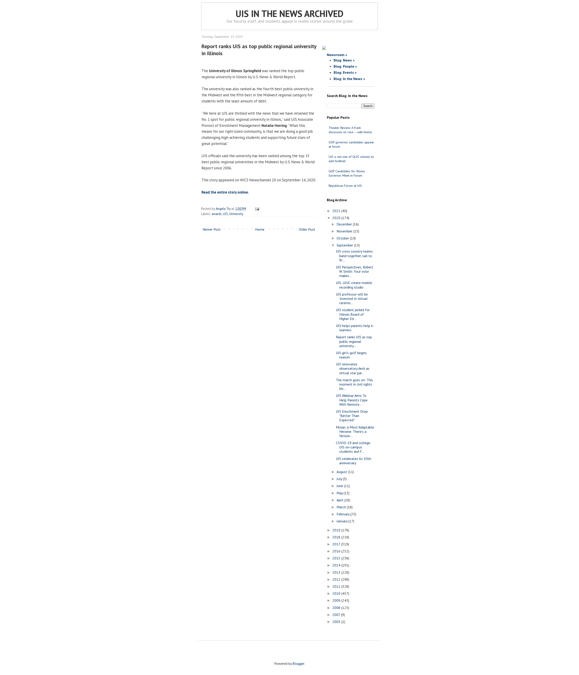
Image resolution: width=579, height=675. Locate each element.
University (236, 214)
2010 (336, 593)
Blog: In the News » (349, 78)
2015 (336, 558)
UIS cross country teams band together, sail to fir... (354, 255)
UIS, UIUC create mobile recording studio (354, 284)
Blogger (298, 663)
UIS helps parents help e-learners (355, 327)
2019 (336, 530)
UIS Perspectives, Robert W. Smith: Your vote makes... (354, 271)
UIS (225, 214)
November (345, 231)
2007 (336, 614)
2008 (336, 607)
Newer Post (212, 229)
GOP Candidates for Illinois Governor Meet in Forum (347, 173)
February (343, 514)
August (342, 471)
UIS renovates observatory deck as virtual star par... (352, 368)
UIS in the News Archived (290, 13)
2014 (336, 565)
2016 (336, 551)
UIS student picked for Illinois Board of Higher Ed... (353, 314)
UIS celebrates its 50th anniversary (353, 460)
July (340, 478)
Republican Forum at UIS (345, 186)
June (340, 485)
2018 (336, 537)
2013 (336, 572)
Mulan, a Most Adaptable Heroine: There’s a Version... (355, 431)
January (342, 521)
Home (259, 229)
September (345, 245)
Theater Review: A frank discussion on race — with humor (350, 130)
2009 (336, 600)
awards (217, 214)
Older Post (307, 229)
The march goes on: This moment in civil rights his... (354, 384)
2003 (336, 621)
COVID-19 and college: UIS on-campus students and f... (353, 447)
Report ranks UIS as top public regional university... (354, 341)
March (342, 507)
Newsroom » (337, 54)
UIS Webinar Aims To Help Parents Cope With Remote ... (352, 399)
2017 (336, 544)
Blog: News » (344, 60)
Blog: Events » (345, 72)
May (340, 493)
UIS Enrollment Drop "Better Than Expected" (352, 415)
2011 (336, 586)
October (343, 238)
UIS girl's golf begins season (351, 355)
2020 (336, 218)
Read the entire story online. (225, 192)
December (345, 224)
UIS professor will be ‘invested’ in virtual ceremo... (352, 298)
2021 (336, 210)
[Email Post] (256, 208)
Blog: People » (345, 66)
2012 (336, 579)
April (340, 500)
